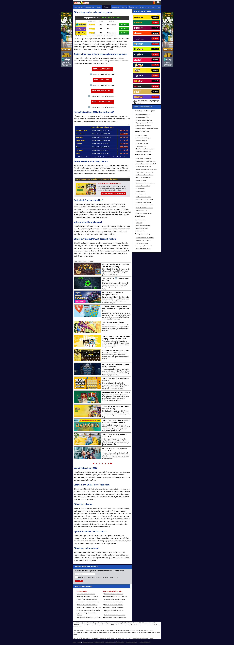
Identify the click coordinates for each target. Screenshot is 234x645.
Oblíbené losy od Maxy (141, 135)
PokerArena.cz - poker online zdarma (113, 602)
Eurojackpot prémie (140, 191)
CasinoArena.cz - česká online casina (113, 593)
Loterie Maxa (139, 222)
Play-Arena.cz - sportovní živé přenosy (113, 607)
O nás (74, 642)
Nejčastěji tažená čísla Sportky (143, 166)
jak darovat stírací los (106, 234)
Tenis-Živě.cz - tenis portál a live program (87, 604)
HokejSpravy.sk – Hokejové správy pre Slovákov (89, 617)
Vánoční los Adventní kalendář (143, 151)
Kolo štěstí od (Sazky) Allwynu (143, 240)
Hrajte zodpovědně (78, 630)
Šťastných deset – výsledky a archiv (144, 172)
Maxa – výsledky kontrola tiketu (143, 177)
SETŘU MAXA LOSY (101, 80)
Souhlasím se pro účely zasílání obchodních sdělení (98, 577)
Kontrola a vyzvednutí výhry (142, 117)
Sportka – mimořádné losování (143, 196)
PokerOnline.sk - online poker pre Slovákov (115, 617)
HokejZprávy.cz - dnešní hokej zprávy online (88, 602)
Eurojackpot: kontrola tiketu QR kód (144, 205)
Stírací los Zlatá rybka (141, 146)
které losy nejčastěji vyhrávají (106, 121)
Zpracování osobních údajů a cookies (114, 642)
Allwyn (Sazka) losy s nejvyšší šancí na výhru (147, 128)
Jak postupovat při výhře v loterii (144, 246)
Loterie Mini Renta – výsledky (143, 225)
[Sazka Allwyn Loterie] (167, 66)
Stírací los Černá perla (141, 140)
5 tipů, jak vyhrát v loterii (142, 243)
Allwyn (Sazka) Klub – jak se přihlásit (145, 237)
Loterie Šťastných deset (142, 228)
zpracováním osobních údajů (92, 577)
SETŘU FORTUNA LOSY (101, 91)
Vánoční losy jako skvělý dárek (143, 125)
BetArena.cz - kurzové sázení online (86, 593)
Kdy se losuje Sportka (141, 180)
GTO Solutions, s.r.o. (145, 642)
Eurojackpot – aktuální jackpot (143, 202)
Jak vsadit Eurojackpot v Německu (144, 207)
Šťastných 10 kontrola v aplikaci (144, 213)
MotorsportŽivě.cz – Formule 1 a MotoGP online (89, 607)
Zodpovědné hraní (134, 625)
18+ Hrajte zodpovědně (131, 642)
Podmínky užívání (99, 642)
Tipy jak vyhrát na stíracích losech (144, 123)
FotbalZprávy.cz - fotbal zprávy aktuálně (87, 599)
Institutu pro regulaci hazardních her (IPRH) (103, 625)
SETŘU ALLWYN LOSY (102, 69)
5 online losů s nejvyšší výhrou (116, 350)
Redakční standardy (88, 642)
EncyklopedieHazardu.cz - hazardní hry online (115, 596)
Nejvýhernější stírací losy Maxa (116, 392)
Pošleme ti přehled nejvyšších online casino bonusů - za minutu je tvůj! (99, 571)
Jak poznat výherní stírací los (143, 114)
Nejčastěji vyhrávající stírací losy (144, 120)
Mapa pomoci (121, 638)
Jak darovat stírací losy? (113, 322)
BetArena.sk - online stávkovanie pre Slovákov (88, 610)
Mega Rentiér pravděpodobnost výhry (145, 149)
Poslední (111, 463)
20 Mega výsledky (140, 231)
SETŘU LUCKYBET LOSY (102, 102)
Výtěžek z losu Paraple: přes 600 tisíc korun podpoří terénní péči (115, 308)
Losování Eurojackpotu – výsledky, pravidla (146, 169)
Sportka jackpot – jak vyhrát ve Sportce (145, 183)
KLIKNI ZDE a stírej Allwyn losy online (113, 193)
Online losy (78, 217)
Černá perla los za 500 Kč (142, 143)
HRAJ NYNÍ (124, 24)
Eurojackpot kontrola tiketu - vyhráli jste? (146, 164)
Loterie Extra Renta (140, 220)
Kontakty (80, 642)
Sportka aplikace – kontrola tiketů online (146, 161)
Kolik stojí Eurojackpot (141, 210)
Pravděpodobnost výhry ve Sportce (144, 175)
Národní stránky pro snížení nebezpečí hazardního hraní (139, 638)
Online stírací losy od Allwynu (143, 138)
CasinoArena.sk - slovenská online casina (114, 614)
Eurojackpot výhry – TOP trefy (143, 185)
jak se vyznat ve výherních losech (115, 243)
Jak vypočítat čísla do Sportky (143, 248)
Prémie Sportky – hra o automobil (144, 158)
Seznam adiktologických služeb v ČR (108, 638)
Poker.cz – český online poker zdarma (113, 604)
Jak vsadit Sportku (140, 188)
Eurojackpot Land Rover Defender (144, 199)
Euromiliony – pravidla (141, 194)
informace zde (105, 632)
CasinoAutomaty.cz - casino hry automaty (114, 599)
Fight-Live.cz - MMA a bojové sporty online (87, 596)
